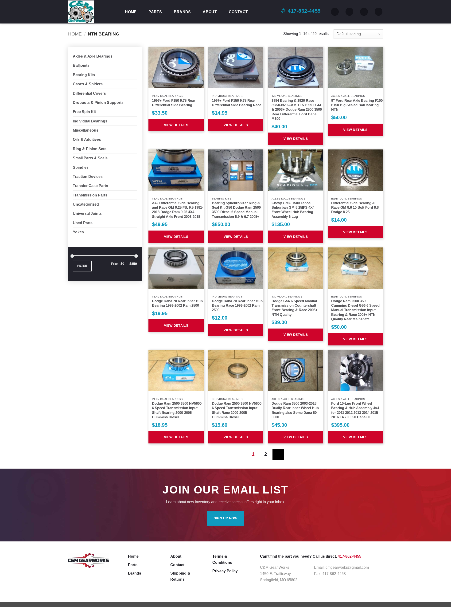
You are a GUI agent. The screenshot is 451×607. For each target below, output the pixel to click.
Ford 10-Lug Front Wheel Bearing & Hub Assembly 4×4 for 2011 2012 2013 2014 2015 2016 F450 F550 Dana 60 (355, 410)
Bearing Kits (84, 75)
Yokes (78, 232)
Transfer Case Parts (90, 186)
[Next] (278, 454)
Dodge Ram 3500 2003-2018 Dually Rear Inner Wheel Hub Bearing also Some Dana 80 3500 (295, 410)
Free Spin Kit (84, 112)
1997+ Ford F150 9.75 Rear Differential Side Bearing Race (236, 103)
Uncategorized (86, 204)
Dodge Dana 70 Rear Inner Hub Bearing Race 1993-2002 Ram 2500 (237, 305)
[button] (364, 12)
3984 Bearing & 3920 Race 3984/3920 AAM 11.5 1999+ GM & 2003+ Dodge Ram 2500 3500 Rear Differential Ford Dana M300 (297, 110)
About (210, 12)
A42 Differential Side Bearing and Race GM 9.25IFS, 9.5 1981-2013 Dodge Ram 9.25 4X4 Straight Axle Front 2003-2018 (177, 210)
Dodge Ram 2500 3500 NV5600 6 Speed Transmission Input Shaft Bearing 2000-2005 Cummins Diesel (177, 410)
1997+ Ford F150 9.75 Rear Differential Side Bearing (173, 103)
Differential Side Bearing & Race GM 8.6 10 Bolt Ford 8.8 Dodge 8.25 (355, 207)
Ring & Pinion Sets (89, 149)
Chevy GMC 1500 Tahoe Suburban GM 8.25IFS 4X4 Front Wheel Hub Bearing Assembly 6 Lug (293, 210)
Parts (155, 12)
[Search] (335, 12)
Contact (238, 12)
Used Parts (83, 223)
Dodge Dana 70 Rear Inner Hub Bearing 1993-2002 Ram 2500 (177, 303)
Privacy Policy (225, 571)
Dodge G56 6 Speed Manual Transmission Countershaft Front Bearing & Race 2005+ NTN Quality (295, 308)
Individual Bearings (90, 121)
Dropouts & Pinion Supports (98, 102)
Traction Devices (88, 176)
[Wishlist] (349, 12)
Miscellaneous (85, 130)
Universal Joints (87, 213)
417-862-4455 (304, 10)
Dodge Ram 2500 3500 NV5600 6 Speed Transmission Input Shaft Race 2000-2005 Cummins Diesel (236, 410)
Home (130, 12)
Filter (82, 265)
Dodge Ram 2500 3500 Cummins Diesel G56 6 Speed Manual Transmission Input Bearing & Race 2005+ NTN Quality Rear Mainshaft (355, 310)
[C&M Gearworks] (91, 11)
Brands (182, 12)
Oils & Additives (87, 139)
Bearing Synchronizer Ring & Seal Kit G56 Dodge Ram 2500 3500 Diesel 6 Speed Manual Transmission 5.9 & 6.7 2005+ (236, 210)
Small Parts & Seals (90, 158)
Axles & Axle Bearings (93, 56)
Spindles (81, 167)
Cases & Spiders (88, 84)
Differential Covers (89, 93)
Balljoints (81, 65)
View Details (176, 125)
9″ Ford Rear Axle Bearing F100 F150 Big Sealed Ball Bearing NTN (357, 105)
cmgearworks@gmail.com (347, 567)
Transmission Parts (90, 195)
